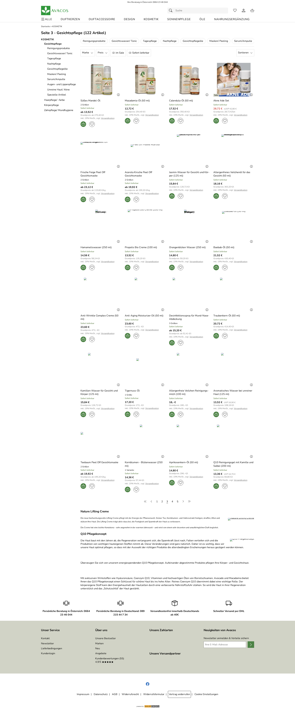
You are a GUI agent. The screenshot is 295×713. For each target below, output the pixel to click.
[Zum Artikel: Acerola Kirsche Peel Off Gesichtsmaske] (145, 151)
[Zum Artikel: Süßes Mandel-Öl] (101, 79)
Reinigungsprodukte (94, 41)
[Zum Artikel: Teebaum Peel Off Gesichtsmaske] (101, 441)
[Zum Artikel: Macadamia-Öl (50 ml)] (145, 79)
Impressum (83, 694)
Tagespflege (150, 41)
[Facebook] (147, 684)
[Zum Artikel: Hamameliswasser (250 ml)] (101, 226)
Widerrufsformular (153, 694)
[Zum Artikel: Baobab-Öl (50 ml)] (233, 226)
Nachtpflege (170, 41)
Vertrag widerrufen (179, 694)
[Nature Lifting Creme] (241, 519)
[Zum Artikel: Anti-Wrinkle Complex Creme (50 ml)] (101, 294)
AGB (114, 694)
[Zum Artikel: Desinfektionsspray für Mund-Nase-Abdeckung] (189, 294)
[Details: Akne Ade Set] (216, 95)
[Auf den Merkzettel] (92, 124)
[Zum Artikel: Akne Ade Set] (233, 79)
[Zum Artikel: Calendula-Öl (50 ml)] (189, 79)
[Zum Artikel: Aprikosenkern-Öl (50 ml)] (189, 441)
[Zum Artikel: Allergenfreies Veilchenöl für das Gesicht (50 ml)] (233, 151)
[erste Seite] (145, 501)
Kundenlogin (48, 653)
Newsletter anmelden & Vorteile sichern (226, 638)
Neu (97, 648)
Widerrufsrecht (130, 694)
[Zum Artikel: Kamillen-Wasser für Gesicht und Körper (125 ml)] (101, 370)
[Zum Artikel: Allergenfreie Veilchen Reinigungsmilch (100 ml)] (189, 370)
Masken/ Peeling (218, 41)
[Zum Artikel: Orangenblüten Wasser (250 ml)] (189, 226)
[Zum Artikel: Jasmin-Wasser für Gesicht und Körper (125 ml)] (189, 151)
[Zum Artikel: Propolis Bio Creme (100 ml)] (145, 226)
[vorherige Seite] (151, 501)
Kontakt (45, 638)
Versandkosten (107, 118)
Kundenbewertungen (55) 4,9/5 (109, 660)
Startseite (45, 26)
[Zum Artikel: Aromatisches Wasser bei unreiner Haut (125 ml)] (233, 370)
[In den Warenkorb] (83, 124)
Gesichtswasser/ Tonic (124, 41)
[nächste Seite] (183, 501)
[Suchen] (171, 10)
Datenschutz (101, 694)
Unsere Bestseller (105, 638)
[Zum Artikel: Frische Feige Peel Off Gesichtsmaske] (101, 151)
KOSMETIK (57, 26)
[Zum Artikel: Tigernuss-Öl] (145, 370)
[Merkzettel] (235, 10)
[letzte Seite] (189, 501)
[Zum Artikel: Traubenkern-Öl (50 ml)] (233, 294)
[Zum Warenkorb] (252, 10)
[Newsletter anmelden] (251, 644)
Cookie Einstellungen (206, 694)
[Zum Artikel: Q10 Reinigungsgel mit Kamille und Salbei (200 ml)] (233, 441)
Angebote (100, 653)
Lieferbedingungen (51, 648)
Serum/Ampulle (243, 41)
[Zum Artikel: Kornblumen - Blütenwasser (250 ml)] (145, 441)
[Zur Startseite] (55, 10)
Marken (99, 643)
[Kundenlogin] (243, 10)
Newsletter (47, 643)
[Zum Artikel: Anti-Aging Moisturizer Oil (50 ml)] (145, 294)
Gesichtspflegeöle (193, 41)
